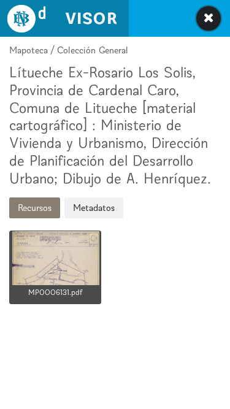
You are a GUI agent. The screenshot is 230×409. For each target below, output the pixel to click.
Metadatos (94, 207)
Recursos (35, 207)
